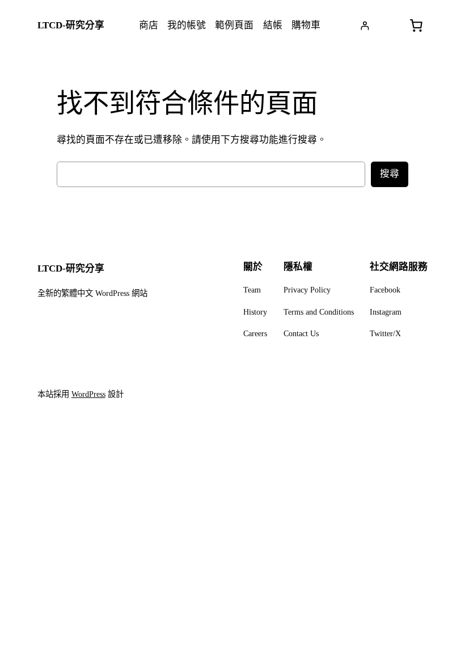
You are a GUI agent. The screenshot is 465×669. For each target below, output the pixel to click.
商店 (148, 25)
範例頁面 (234, 25)
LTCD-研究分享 (70, 25)
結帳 (272, 25)
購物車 (305, 25)
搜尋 (389, 173)
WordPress (88, 394)
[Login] (365, 26)
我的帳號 (186, 25)
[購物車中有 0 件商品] (416, 25)
